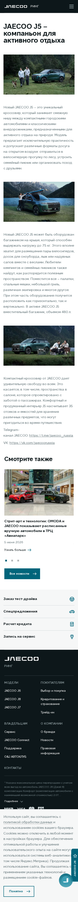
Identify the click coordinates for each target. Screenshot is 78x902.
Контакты (12, 768)
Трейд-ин (47, 712)
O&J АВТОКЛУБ (15, 756)
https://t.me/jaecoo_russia (51, 435)
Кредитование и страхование (52, 702)
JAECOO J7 (12, 707)
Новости (47, 740)
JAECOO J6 (12, 690)
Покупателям (52, 682)
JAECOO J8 (12, 699)
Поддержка (12, 748)
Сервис (9, 731)
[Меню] (71, 6)
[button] (6, 560)
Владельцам (16, 723)
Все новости (19, 573)
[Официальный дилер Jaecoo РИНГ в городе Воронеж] (15, 6)
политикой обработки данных (27, 822)
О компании (52, 723)
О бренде (48, 731)
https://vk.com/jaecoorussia (32, 443)
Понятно (16, 891)
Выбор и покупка (53, 690)
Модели (11, 682)
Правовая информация (50, 751)
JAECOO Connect (16, 740)
